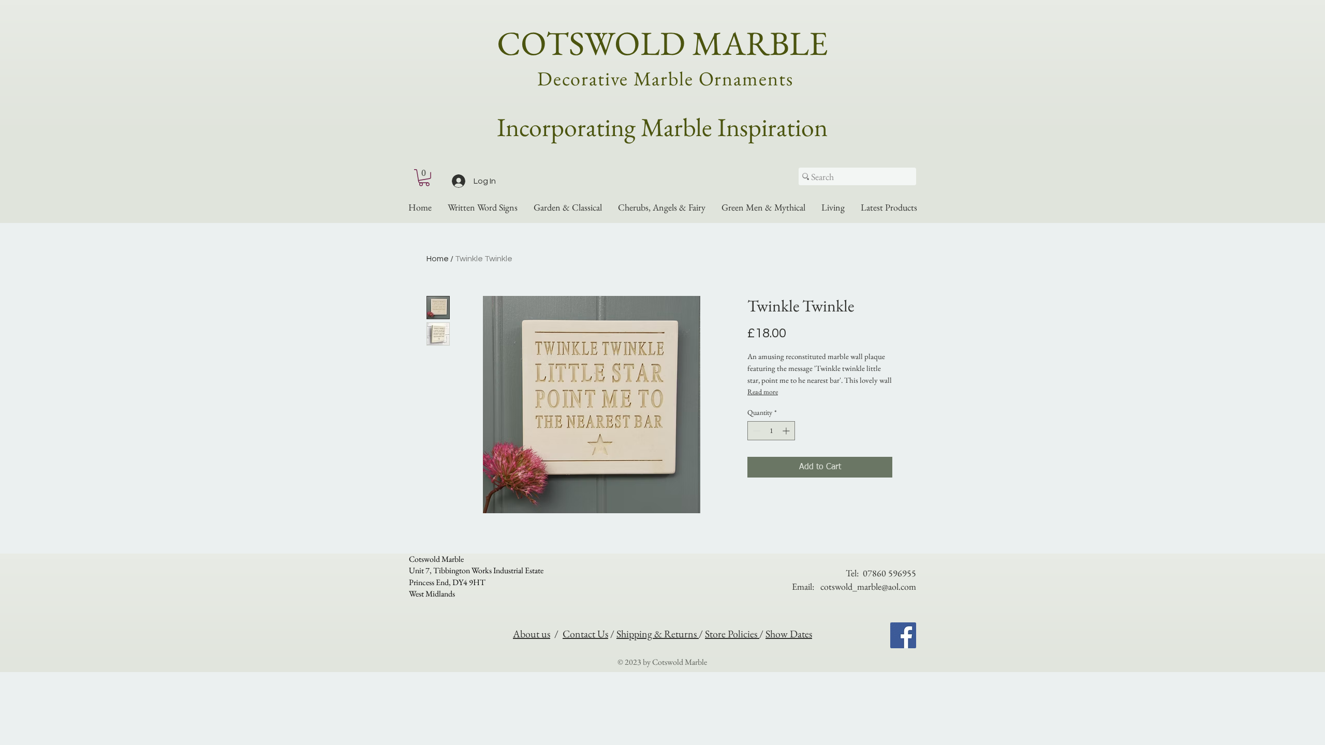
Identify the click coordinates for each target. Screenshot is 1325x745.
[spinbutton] (771, 431)
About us (531, 633)
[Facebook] (903, 635)
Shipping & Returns (657, 633)
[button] (424, 177)
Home (437, 259)
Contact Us (585, 633)
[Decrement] (755, 431)
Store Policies (732, 633)
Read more (762, 391)
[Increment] (787, 431)
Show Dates (788, 633)
